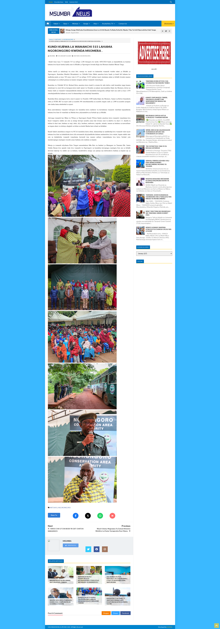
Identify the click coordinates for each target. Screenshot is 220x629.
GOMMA (169, 627)
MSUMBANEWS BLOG (55, 627)
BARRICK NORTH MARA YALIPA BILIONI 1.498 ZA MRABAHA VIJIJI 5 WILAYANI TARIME (88, 600)
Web (66, 2)
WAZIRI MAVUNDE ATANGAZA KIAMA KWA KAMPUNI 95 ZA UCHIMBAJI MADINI (61, 602)
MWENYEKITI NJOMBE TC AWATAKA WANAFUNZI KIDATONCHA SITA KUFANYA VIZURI (117, 601)
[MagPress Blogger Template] (79, 11)
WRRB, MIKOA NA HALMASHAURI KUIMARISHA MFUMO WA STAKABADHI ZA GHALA (158, 132)
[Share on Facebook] (75, 516)
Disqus (115, 613)
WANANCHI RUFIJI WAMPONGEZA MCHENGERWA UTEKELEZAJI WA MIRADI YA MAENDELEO (88, 579)
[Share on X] (88, 516)
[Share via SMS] (112, 516)
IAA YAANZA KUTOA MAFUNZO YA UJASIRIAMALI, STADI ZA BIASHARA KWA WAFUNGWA (117, 579)
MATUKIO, (77, 56)
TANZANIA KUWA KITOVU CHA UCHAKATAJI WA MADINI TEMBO (158, 82)
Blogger (106, 613)
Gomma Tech (73, 2)
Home (51, 2)
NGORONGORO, (85, 56)
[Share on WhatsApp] (100, 516)
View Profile (71, 545)
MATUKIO (58, 39)
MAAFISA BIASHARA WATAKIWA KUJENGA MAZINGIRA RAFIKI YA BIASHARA (157, 180)
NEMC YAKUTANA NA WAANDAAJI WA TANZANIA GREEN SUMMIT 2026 (158, 213)
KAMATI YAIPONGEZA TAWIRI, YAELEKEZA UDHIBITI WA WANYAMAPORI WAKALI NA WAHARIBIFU (157, 100)
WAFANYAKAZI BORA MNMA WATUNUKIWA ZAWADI (60, 581)
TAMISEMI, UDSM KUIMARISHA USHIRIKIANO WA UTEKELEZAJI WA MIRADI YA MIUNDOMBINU (158, 197)
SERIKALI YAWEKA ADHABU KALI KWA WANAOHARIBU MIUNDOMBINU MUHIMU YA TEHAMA (157, 163)
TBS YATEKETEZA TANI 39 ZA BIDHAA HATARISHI (156, 147)
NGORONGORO (68, 39)
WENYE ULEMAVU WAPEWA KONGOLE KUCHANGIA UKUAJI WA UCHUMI (158, 229)
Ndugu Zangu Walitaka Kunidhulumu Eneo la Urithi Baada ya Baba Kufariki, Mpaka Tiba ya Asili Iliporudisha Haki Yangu (111, 30)
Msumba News (58, 2)
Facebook (125, 613)
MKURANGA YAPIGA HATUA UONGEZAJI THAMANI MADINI (157, 116)
